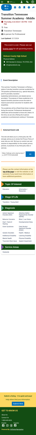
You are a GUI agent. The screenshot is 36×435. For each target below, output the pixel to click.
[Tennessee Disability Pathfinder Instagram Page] (7, 425)
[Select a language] (27, 2)
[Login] (21, 2)
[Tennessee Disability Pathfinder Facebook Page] (3, 425)
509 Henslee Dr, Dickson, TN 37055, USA (17, 62)
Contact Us (5, 417)
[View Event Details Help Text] (29, 7)
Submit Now (18, 404)
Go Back (7, 7)
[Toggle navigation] (2, 2)
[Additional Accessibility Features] (33, 2)
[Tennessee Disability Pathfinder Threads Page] (11, 425)
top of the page (8, 172)
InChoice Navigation (16, 429)
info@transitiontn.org (11, 65)
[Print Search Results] (19, 7)
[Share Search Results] (33, 7)
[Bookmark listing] (24, 7)
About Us (4, 415)
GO (32, 154)
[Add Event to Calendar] (15, 7)
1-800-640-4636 (7, 420)
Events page (8, 49)
